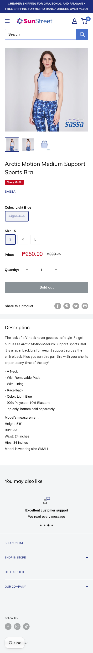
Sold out (47, 287)
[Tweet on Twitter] (75, 306)
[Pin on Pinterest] (66, 306)
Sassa (10, 191)
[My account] (74, 21)
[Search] (82, 34)
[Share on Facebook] (57, 306)
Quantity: (12, 270)
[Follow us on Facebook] (8, 626)
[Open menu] (7, 21)
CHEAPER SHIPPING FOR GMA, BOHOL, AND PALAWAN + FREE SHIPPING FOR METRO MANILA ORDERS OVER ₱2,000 (46, 6)
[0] (84, 21)
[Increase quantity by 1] (56, 270)
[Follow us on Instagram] (17, 626)
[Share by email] (85, 306)
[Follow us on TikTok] (26, 626)
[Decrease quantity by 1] (27, 270)
